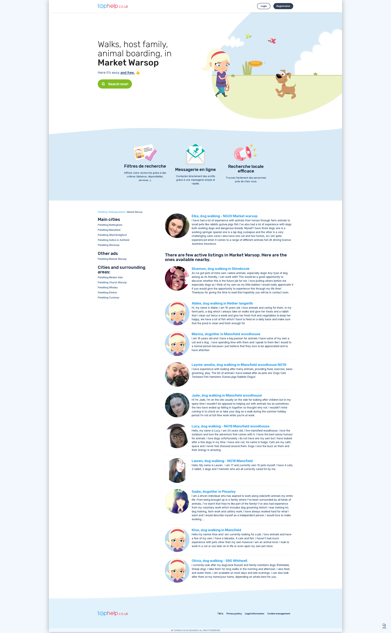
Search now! (118, 84)
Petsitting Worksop (108, 245)
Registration (283, 6)
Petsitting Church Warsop (112, 282)
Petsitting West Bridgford (112, 234)
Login (264, 6)
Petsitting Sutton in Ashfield (113, 239)
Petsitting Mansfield (109, 229)
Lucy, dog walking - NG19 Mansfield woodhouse (230, 426)
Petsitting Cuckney (108, 297)
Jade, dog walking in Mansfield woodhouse (227, 395)
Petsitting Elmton (107, 292)
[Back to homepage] (113, 6)
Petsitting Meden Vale (110, 277)
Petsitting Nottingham (110, 224)
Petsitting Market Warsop (112, 258)
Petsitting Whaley (108, 287)
